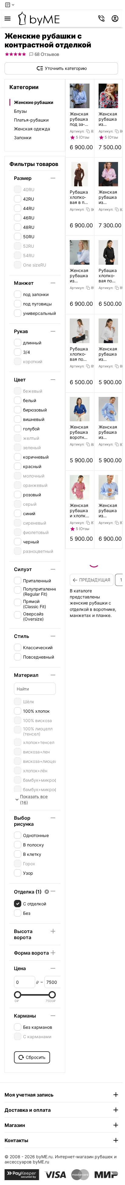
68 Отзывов (46, 54)
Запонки (22, 137)
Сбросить (36, 1057)
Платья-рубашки (31, 119)
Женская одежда (32, 128)
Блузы (20, 111)
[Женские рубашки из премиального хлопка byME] (38, 18)
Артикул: (77, 131)
